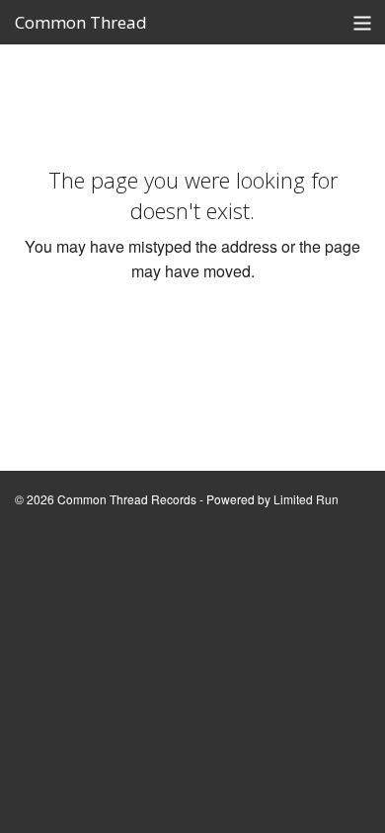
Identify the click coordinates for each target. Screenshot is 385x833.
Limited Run (306, 499)
